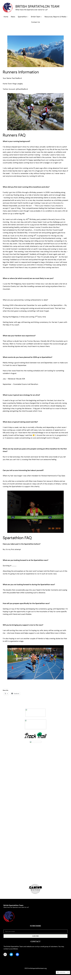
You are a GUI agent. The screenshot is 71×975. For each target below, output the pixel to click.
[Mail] (5, 954)
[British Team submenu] (41, 16)
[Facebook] (17, 954)
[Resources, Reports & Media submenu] (66, 16)
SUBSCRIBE (35, 936)
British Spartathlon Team (37, 6)
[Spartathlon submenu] (27, 16)
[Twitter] (11, 954)
